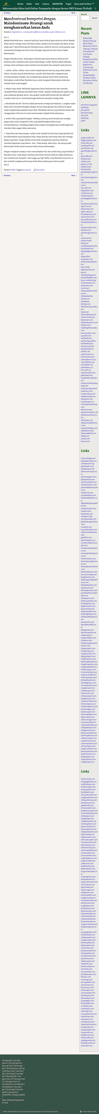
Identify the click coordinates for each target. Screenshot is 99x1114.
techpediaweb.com (88, 680)
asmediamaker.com (88, 519)
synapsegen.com (87, 1001)
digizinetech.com (88, 717)
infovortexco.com (88, 885)
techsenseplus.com (88, 704)
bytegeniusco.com (88, 699)
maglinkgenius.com (89, 858)
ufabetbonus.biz (87, 431)
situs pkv (19, 1071)
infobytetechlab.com (89, 725)
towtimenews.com (88, 559)
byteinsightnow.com (89, 735)
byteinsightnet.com (88, 829)
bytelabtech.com (87, 792)
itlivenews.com (87, 420)
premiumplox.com (88, 333)
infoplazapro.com (88, 691)
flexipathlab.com (87, 1003)
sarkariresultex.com (88, 508)
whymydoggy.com (88, 458)
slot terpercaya (12, 1068)
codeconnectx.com (88, 837)
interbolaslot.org (87, 464)
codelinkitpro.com (88, 784)
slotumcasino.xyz (88, 357)
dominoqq (10, 1074)
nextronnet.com (87, 985)
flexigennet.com (87, 630)
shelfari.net (85, 351)
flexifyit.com (86, 977)
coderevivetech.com (89, 738)
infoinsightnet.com (88, 824)
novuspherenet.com (89, 1014)
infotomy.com (86, 640)
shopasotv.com (87, 399)
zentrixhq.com (86, 969)
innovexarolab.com (88, 722)
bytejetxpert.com (87, 757)
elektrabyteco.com (88, 869)
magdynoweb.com (88, 898)
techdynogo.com (87, 651)
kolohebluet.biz (87, 344)
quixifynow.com (87, 958)
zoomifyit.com (87, 1046)
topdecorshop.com (88, 396)
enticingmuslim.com (89, 590)
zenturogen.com (87, 990)
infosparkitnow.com (89, 800)
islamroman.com (87, 217)
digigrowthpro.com (88, 140)
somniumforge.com (89, 575)
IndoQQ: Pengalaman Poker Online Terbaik (90, 59)
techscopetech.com (88, 895)
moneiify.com (86, 527)
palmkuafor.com (87, 466)
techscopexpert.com (89, 677)
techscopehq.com (88, 943)
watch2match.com (88, 373)
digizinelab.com (87, 887)
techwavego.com (87, 890)
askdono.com (86, 167)
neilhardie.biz (86, 338)
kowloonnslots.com (89, 227)
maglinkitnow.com (88, 659)
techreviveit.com (87, 693)
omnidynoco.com (88, 1022)
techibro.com (86, 230)
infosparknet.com (88, 953)
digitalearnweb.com (89, 461)
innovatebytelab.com (89, 813)
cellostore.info (86, 516)
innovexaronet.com (88, 842)
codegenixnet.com (88, 730)
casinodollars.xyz (88, 362)
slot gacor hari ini (12, 1081)
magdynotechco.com (89, 797)
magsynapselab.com (89, 667)
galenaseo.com (87, 375)
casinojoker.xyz (87, 365)
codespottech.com (88, 648)
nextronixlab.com (88, 966)
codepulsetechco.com (89, 832)
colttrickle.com (87, 143)
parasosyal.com (87, 588)
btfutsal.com (86, 159)
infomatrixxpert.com (89, 840)
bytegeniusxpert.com (89, 811)
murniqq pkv (18, 1084)
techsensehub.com (88, 790)
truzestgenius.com (88, 877)
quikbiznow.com (87, 1035)
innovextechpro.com (89, 672)
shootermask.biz (87, 346)
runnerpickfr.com (87, 146)
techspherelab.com (88, 914)
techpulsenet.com (88, 879)
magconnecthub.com (89, 924)
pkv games (26, 170)
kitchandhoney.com (88, 315)
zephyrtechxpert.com (89, 882)
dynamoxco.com (87, 987)
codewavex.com (87, 863)
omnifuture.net (87, 148)
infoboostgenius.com (89, 706)
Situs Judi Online (82, 3)
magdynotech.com (88, 940)
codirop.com (86, 161)
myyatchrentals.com (89, 530)
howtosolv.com (87, 320)
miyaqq (15, 1095)
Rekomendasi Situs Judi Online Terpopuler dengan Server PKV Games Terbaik (47, 8)
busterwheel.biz (87, 349)
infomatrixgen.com (88, 720)
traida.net (85, 312)
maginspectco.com (88, 759)
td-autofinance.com (89, 220)
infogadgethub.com (89, 782)
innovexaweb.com (88, 993)
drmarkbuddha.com (89, 278)
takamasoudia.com (88, 611)
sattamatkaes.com (88, 540)
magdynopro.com (88, 688)
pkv (3, 1074)
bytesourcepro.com (88, 911)
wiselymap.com (87, 196)
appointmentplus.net (89, 412)
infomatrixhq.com (88, 848)
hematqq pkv (11, 1076)
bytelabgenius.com (88, 683)
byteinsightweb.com (89, 662)
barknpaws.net (87, 514)
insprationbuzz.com (89, 485)
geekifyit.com (86, 537)
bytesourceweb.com (89, 733)
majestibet (6, 1095)
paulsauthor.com (87, 622)
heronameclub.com (88, 633)
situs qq (5, 1066)
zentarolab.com (87, 1032)
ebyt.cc (83, 272)
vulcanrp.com (86, 238)
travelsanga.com (87, 402)
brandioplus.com (87, 995)
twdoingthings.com (89, 614)
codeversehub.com (88, 919)
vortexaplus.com (87, 1009)
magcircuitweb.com (89, 675)
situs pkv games (15, 1063)
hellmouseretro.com (89, 601)
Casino (45, 3)
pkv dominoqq (87, 113)
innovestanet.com (88, 972)
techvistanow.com (88, 845)
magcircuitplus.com (89, 749)
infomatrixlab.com (88, 916)
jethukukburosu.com (89, 572)
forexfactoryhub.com (89, 204)
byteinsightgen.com (89, 714)
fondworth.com (87, 493)
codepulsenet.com (88, 937)
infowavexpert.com (88, 696)
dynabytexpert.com (88, 974)
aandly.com (85, 439)
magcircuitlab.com (88, 861)
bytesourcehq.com (88, 826)
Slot (37, 3)
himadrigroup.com (88, 214)
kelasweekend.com (88, 433)
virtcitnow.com (87, 193)
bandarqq (85, 107)
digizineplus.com (88, 945)
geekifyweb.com (87, 805)
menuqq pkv (7, 1060)
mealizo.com (86, 511)
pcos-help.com (86, 156)
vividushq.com (87, 1006)
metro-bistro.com (88, 317)
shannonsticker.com (89, 482)
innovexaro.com (87, 948)
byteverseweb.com (88, 921)
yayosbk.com (86, 336)
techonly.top (86, 169)
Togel (68, 3)
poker (83, 121)
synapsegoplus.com (89, 932)
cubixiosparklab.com (89, 850)
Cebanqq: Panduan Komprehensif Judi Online (90, 51)
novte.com (85, 288)
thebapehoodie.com (89, 585)
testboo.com (86, 325)
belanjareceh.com (88, 479)
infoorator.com (87, 286)
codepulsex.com (87, 892)
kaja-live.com (86, 206)
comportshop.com (88, 394)
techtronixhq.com (88, 779)
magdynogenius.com (89, 664)
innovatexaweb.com (89, 795)
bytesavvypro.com (88, 712)
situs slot (84, 115)
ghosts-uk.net (86, 164)
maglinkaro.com (87, 906)
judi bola (6, 1071)
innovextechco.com (88, 855)
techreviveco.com (88, 903)
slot (11, 1066)
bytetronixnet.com (88, 754)
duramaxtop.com (87, 609)
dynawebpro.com (88, 998)
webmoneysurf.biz (88, 341)
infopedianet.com (88, 935)
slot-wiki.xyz (86, 370)
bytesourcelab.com (88, 951)
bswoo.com (85, 441)
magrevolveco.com (88, 741)
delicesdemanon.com (89, 322)
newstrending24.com (89, 428)
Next (74, 175)
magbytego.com (87, 819)
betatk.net (85, 436)
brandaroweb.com (88, 1043)
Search (84, 14)
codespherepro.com (88, 728)
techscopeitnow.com (89, 751)
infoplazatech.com (88, 808)
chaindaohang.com (88, 275)
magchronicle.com (88, 654)
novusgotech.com (88, 982)
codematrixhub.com (89, 701)
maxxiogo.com (87, 980)
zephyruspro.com (88, 961)
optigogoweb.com (88, 1040)
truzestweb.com (87, 1027)
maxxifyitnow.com (88, 956)
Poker (29, 3)
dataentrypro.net (87, 469)
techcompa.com (87, 209)
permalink (40, 170)
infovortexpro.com (88, 746)
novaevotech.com (88, 853)
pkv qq (22, 1068)
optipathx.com (87, 964)
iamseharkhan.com (88, 495)
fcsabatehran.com (88, 604)
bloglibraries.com (88, 577)
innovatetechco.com (89, 685)
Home (20, 3)
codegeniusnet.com (88, 821)
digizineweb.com (87, 834)
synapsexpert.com (88, 1030)
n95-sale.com (86, 188)
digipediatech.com (88, 656)
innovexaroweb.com (89, 900)
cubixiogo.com (87, 1011)
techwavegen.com (88, 709)
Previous (6, 175)
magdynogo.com (87, 762)
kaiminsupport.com (89, 477)
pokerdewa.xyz (87, 367)
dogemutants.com (88, 606)
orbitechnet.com (87, 1016)
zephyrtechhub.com (89, 1024)
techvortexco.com (88, 803)
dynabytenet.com (88, 908)
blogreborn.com (87, 191)
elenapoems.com (87, 598)
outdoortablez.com (88, 638)
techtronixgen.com (88, 670)
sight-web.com (87, 212)
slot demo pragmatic (89, 105)
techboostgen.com (88, 787)
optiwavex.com (87, 1019)
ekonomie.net (86, 410)
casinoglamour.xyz (88, 359)
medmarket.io (86, 635)
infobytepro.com (87, 816)
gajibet (22, 1095)
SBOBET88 (57, 3)
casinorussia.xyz (87, 354)
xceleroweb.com (87, 1038)
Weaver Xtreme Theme (89, 1111)
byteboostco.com (87, 866)
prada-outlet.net (87, 138)
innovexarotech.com (89, 743)
